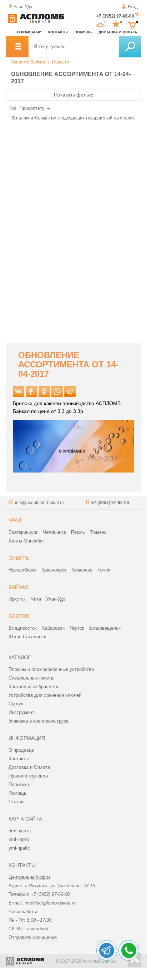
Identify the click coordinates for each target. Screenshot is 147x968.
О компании (29, 32)
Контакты (58, 32)
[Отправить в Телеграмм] (70, 391)
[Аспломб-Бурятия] (36, 21)
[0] (100, 24)
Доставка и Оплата (29, 767)
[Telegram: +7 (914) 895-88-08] (106, 950)
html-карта (20, 830)
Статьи (16, 801)
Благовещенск (105, 628)
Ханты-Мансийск (27, 541)
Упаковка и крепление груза (39, 721)
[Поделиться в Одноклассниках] (44, 391)
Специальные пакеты (31, 678)
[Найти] (130, 46)
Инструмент (21, 712)
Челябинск (54, 532)
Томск (103, 570)
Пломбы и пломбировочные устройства (51, 669)
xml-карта (19, 839)
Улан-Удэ (56, 599)
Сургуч (16, 703)
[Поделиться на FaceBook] (31, 391)
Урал (15, 520)
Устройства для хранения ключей (45, 695)
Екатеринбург (23, 532)
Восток (19, 616)
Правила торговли (28, 776)
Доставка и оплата (117, 32)
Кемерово (81, 570)
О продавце (21, 750)
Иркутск (17, 599)
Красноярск (53, 570)
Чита (36, 599)
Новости (60, 62)
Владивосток (23, 628)
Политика (19, 784)
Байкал (18, 587)
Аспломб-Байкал (28, 62)
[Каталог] (17, 46)
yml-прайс (19, 848)
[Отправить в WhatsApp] (57, 391)
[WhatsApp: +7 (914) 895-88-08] (128, 950)
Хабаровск (53, 628)
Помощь (83, 32)
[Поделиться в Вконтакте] (18, 391)
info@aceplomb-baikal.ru (39, 502)
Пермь (78, 532)
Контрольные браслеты (34, 686)
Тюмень (98, 532)
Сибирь (19, 558)
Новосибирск (22, 570)
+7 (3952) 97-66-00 (115, 16)
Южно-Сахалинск (27, 636)
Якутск (77, 628)
